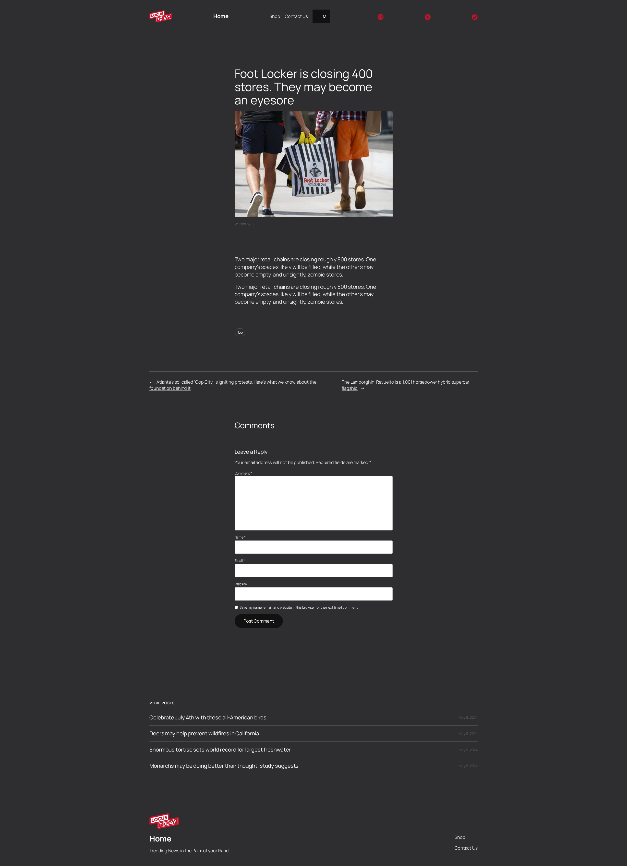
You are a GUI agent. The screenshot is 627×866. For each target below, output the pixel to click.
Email (240, 560)
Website (241, 584)
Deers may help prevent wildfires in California (204, 733)
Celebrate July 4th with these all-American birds (207, 718)
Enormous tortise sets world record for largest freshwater (220, 750)
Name (240, 537)
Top (240, 332)
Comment (243, 473)
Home (220, 16)
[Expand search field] (321, 16)
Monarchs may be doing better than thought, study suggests (224, 766)
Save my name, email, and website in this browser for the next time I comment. (299, 607)
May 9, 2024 (468, 717)
